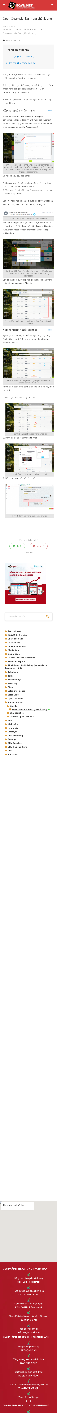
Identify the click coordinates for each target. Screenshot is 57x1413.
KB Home (7, 29)
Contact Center (22, 29)
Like (18, 546)
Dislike (39, 546)
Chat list (36, 29)
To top (49, 111)
